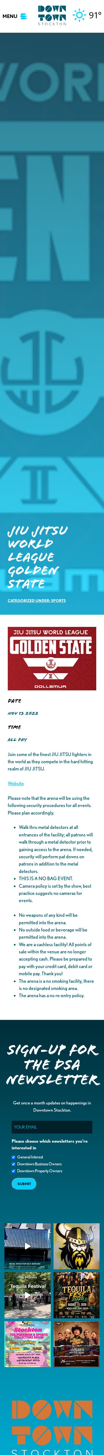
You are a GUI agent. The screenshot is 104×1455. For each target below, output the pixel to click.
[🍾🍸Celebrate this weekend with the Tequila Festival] (27, 1295)
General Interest (30, 1157)
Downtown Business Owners (39, 1164)
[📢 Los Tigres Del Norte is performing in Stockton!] (77, 1344)
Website (16, 783)
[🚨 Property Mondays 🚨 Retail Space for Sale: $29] (27, 1246)
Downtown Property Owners (39, 1170)
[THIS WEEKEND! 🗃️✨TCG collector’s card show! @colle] (27, 1344)
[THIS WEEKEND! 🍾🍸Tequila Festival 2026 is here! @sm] (77, 1295)
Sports (58, 600)
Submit (24, 1184)
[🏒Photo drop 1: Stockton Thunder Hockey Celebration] (77, 1246)
